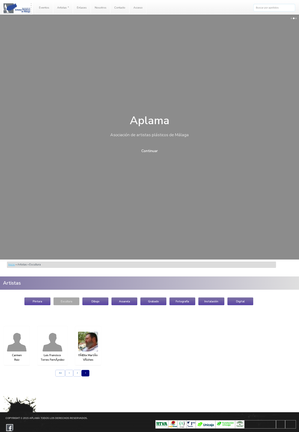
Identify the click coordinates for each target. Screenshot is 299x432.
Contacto (119, 8)
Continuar (149, 150)
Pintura (37, 301)
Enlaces (82, 8)
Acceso (138, 8)
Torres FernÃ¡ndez (52, 360)
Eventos (44, 8)
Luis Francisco (52, 355)
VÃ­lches (88, 360)
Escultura (66, 301)
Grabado (153, 301)
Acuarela (124, 301)
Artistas (62, 8)
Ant (60, 373)
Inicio (11, 264)
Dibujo (95, 301)
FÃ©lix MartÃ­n (88, 355)
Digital (240, 301)
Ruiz (17, 360)
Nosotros (100, 8)
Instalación (211, 301)
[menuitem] (44, 8)
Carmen (17, 355)
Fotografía (182, 301)
